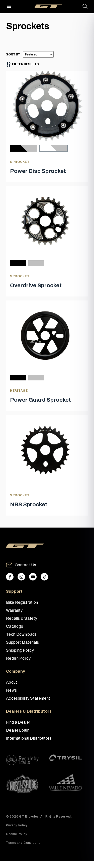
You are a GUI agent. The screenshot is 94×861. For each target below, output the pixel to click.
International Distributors (28, 738)
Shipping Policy (20, 650)
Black (18, 263)
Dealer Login (17, 730)
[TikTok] (44, 576)
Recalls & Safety (21, 618)
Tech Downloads (21, 634)
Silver (36, 263)
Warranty (14, 610)
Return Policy (18, 658)
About (11, 682)
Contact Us (25, 565)
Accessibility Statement (28, 698)
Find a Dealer (18, 722)
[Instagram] (21, 576)
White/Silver (53, 148)
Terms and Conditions (23, 843)
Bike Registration (22, 602)
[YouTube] (33, 576)
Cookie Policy (16, 834)
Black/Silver (23, 148)
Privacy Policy (17, 825)
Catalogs (14, 626)
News (11, 690)
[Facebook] (10, 576)
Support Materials (22, 642)
